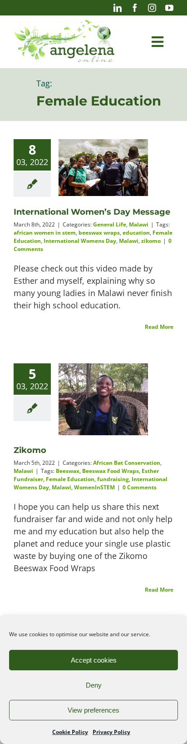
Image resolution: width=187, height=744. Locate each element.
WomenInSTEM (94, 487)
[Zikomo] (103, 399)
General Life (109, 224)
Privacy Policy (111, 732)
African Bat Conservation (126, 463)
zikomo (151, 241)
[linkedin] (117, 8)
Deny (94, 685)
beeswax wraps (99, 232)
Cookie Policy (70, 732)
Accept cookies (94, 660)
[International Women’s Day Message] (103, 167)
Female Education (70, 479)
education (136, 232)
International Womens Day (80, 241)
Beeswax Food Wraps (110, 471)
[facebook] (135, 8)
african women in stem (45, 232)
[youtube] (169, 8)
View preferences (93, 710)
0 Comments (140, 487)
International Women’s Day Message (92, 212)
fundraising (113, 479)
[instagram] (152, 8)
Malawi (138, 224)
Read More (159, 327)
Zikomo (30, 450)
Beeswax (67, 471)
